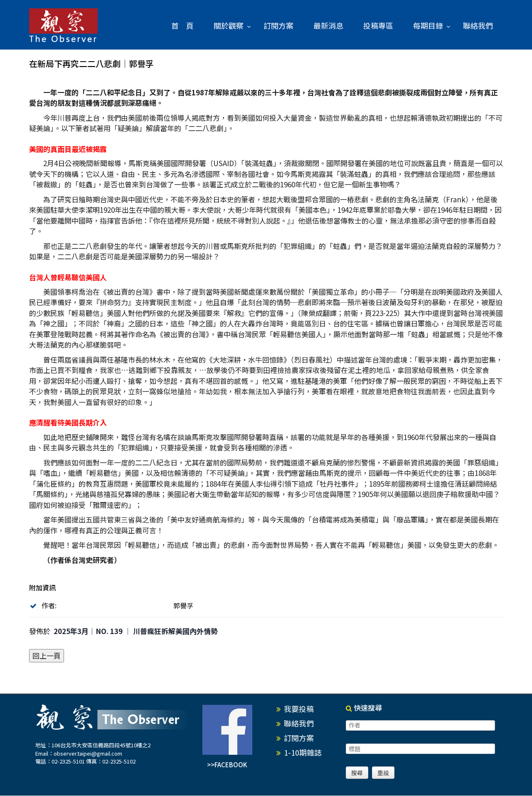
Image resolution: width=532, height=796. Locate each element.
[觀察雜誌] (63, 25)
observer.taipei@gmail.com (88, 753)
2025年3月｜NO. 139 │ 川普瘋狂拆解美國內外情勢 (136, 631)
